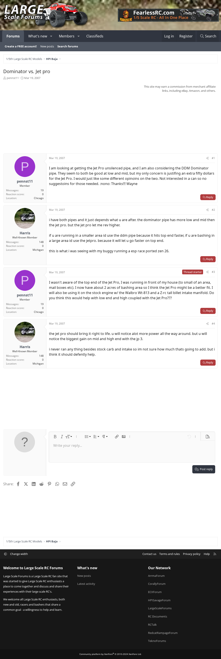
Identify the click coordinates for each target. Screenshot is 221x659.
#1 (213, 158)
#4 (213, 323)
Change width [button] (19, 554)
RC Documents (157, 616)
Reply (209, 197)
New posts (47, 46)
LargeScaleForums (160, 608)
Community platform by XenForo (110, 654)
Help (207, 554)
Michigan (38, 250)
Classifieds (94, 36)
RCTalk (152, 625)
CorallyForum (157, 584)
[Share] (207, 158)
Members (66, 36)
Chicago (39, 198)
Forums (13, 36)
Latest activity (86, 584)
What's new (37, 36)
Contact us (149, 554)
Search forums (67, 46)
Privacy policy (191, 554)
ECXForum (155, 592)
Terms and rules (169, 554)
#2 (213, 210)
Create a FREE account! (21, 46)
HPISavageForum (159, 600)
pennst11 (13, 78)
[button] (51, 36)
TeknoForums (157, 641)
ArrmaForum (156, 576)
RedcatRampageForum (163, 633)
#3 (213, 272)
